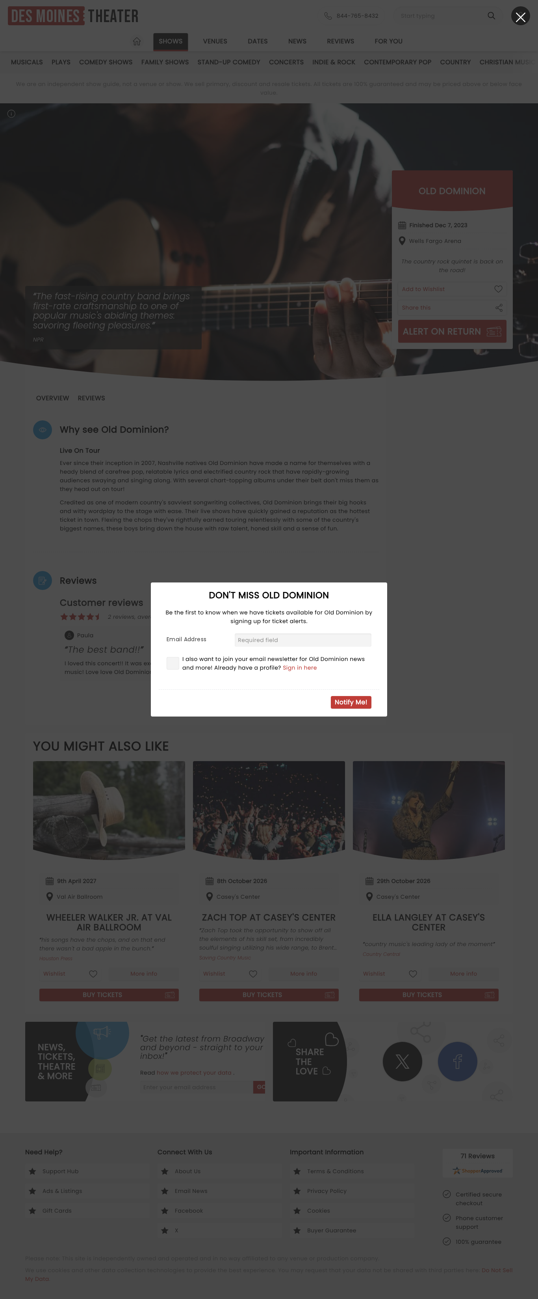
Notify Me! (351, 702)
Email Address (186, 639)
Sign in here (300, 668)
